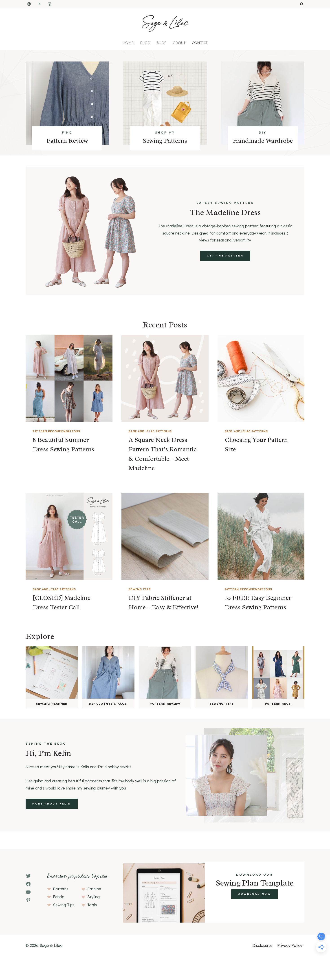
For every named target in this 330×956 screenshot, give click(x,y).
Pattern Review (67, 141)
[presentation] (69, 378)
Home (128, 43)
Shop (162, 43)
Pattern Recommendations (56, 431)
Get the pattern (225, 255)
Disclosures (262, 945)
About (179, 43)
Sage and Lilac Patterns (150, 431)
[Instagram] (29, 4)
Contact (199, 43)
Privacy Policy (289, 945)
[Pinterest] (49, 4)
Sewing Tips (140, 589)
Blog (145, 43)
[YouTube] (39, 4)
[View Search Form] (301, 4)
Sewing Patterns (165, 141)
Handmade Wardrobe (263, 141)
